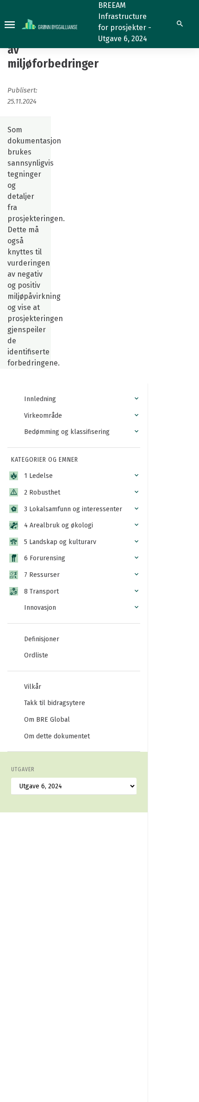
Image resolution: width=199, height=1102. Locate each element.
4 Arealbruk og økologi (58, 525)
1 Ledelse (38, 476)
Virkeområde (43, 416)
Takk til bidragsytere (54, 703)
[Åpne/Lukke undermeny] (136, 399)
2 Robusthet (42, 492)
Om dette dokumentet (57, 736)
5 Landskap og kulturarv (60, 542)
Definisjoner (41, 639)
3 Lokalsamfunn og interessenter (73, 509)
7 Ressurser (42, 575)
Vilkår (32, 687)
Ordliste (36, 655)
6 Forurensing (44, 558)
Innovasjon (40, 608)
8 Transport (41, 591)
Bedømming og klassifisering (67, 432)
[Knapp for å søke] (180, 24)
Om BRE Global (47, 720)
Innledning (40, 399)
